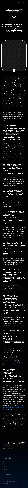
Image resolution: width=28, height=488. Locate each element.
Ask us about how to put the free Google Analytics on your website (14, 407)
